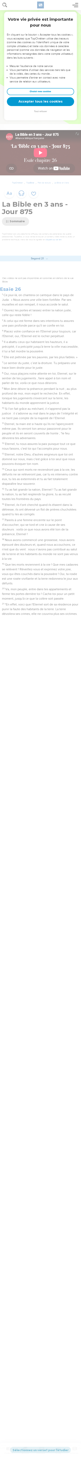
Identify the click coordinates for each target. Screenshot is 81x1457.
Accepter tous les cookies (40, 101)
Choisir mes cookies (40, 91)
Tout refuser (40, 111)
